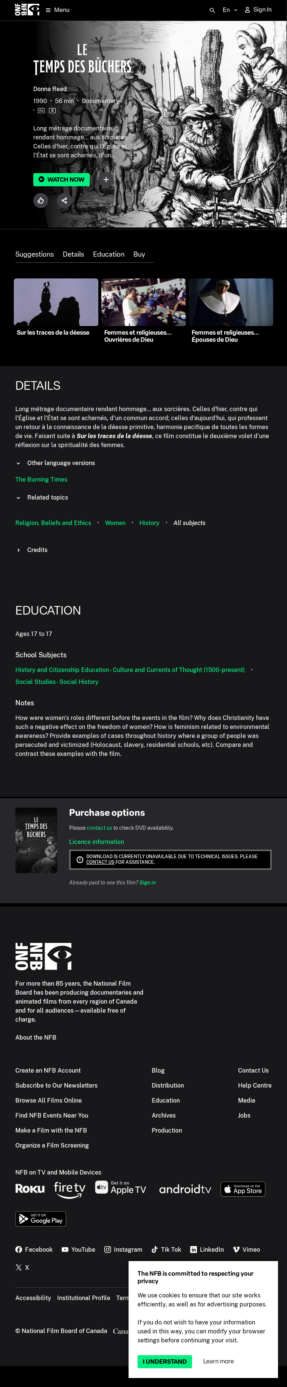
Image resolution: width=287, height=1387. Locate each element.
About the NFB (35, 1037)
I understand (165, 1361)
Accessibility (33, 1298)
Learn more (218, 1361)
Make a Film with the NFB (51, 1130)
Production (167, 1130)
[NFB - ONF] (27, 10)
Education (108, 254)
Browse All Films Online (48, 1100)
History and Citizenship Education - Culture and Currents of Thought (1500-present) (130, 669)
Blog (158, 1070)
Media (246, 1100)
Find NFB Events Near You (51, 1115)
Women (115, 523)
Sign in (147, 883)
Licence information (96, 841)
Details (73, 254)
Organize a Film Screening (52, 1145)
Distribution (168, 1085)
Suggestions (34, 254)
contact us (99, 828)
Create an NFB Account (48, 1070)
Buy (139, 254)
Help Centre (255, 1085)
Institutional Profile (83, 1298)
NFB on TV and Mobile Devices (58, 1172)
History (149, 523)
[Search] (212, 10)
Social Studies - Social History (57, 681)
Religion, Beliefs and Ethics (53, 523)
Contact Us (253, 1070)
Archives (164, 1115)
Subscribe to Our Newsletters (56, 1085)
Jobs (244, 1115)
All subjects (189, 523)
